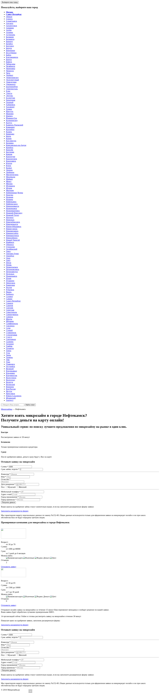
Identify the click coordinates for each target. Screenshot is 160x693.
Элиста (9, 93)
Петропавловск (12, 269)
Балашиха (10, 39)
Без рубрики (11, 53)
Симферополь (12, 323)
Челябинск (10, 66)
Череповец (10, 68)
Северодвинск (12, 314)
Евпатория (10, 100)
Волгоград (10, 380)
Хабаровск (10, 105)
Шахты (9, 319)
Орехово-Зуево (12, 254)
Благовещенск (12, 57)
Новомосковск (12, 231)
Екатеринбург (12, 87)
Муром (9, 188)
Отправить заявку (8, 567)
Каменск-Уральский (14, 125)
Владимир (10, 373)
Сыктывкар (11, 339)
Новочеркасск (12, 224)
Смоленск (10, 326)
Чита (8, 73)
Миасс (9, 181)
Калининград (12, 120)
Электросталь (12, 89)
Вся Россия (11, 389)
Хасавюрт (10, 107)
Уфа (8, 360)
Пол (2, 487)
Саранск (9, 303)
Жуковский (11, 398)
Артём (9, 30)
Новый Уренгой (13, 240)
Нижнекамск (11, 208)
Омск (8, 251)
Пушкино (10, 281)
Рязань (9, 292)
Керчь (8, 136)
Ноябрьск (10, 242)
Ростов (9, 287)
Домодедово (11, 82)
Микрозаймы (6, 409)
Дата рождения (8, 484)
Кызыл (9, 168)
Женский (22, 487)
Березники (10, 50)
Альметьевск (11, 21)
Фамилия (5, 474)
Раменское (10, 285)
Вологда (9, 382)
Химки (9, 109)
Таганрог (10, 344)
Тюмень (9, 357)
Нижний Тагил (12, 215)
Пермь (9, 265)
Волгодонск (11, 378)
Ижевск (9, 116)
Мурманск (10, 186)
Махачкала (10, 177)
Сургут (9, 337)
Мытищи (10, 190)
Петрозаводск (12, 272)
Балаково (10, 37)
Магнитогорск (12, 175)
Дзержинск (11, 84)
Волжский (10, 384)
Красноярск (11, 161)
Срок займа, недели (10, 469)
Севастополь (11, 312)
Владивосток (11, 375)
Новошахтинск (12, 235)
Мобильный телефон (10, 492)
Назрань (9, 199)
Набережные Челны (14, 193)
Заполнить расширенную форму (14, 511)
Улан (8, 362)
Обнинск (10, 244)
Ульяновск (10, 364)
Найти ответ (30, 405)
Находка (9, 195)
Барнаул (9, 41)
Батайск (9, 44)
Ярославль (10, 393)
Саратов (9, 305)
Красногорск (11, 159)
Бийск (8, 55)
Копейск (9, 147)
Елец (8, 91)
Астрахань (10, 35)
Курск (8, 166)
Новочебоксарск (13, 222)
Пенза (8, 263)
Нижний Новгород (14, 213)
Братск (9, 59)
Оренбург (10, 256)
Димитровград (12, 77)
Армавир (10, 28)
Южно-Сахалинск (13, 396)
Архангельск (11, 26)
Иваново (10, 114)
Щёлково (10, 321)
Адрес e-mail (6, 494)
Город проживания (10, 497)
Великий (10, 369)
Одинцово (10, 247)
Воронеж (10, 387)
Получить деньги (8, 502)
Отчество (5, 479)
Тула (8, 353)
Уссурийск (10, 366)
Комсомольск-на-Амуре (16, 145)
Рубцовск (10, 290)
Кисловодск (11, 141)
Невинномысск (12, 206)
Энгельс (9, 96)
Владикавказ (11, 371)
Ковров (9, 154)
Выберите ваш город (10, 2)
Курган (9, 163)
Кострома (10, 152)
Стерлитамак (11, 335)
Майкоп (9, 179)
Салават (9, 296)
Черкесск (10, 71)
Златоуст (9, 400)
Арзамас (9, 32)
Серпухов (10, 310)
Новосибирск (12, 238)
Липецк (9, 170)
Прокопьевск (11, 276)
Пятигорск (10, 283)
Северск (9, 317)
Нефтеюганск (12, 204)
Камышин (10, 127)
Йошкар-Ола (11, 118)
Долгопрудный (12, 80)
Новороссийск (12, 233)
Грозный (9, 102)
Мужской (12, 487)
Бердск (9, 48)
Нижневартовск (13, 211)
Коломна (10, 143)
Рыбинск (10, 294)
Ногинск (10, 217)
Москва (9, 184)
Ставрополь (11, 333)
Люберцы (10, 172)
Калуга (9, 123)
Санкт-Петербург (13, 301)
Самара (9, 299)
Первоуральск (12, 267)
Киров (9, 138)
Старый (9, 330)
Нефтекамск (11, 202)
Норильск (10, 220)
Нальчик (9, 197)
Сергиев (9, 308)
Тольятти (10, 348)
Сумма (4, 467)
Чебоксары (10, 64)
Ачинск (9, 19)
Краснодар (10, 156)
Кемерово (10, 134)
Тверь (8, 355)
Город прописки (8, 500)
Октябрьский (11, 249)
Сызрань (9, 342)
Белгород (10, 46)
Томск (8, 351)
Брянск (9, 62)
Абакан (9, 17)
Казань (9, 132)
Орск (8, 258)
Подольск (10, 274)
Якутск (9, 391)
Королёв (9, 150)
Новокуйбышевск (13, 226)
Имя (3, 477)
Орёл (8, 260)
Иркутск (9, 111)
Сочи (8, 328)
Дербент (9, 75)
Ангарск (9, 23)
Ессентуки (10, 98)
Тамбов (9, 346)
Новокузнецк (11, 229)
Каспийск (10, 129)
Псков (8, 278)
